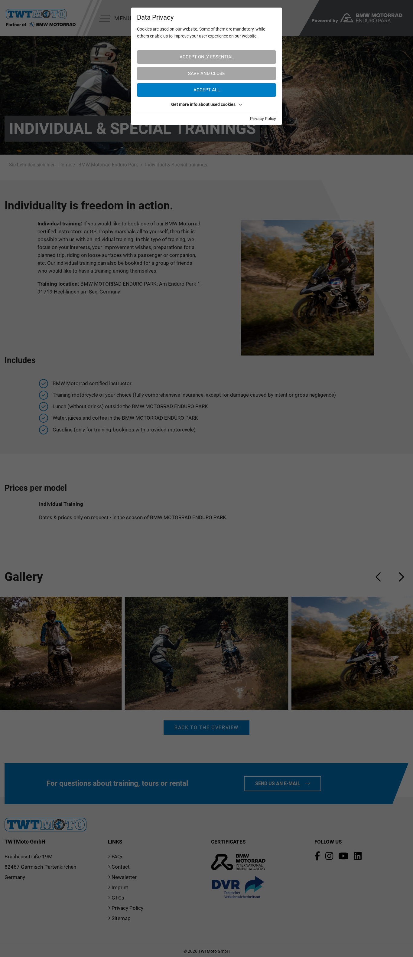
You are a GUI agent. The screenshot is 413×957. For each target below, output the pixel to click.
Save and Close (206, 73)
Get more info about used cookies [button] (203, 104)
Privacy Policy (263, 118)
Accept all (206, 90)
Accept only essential (207, 57)
